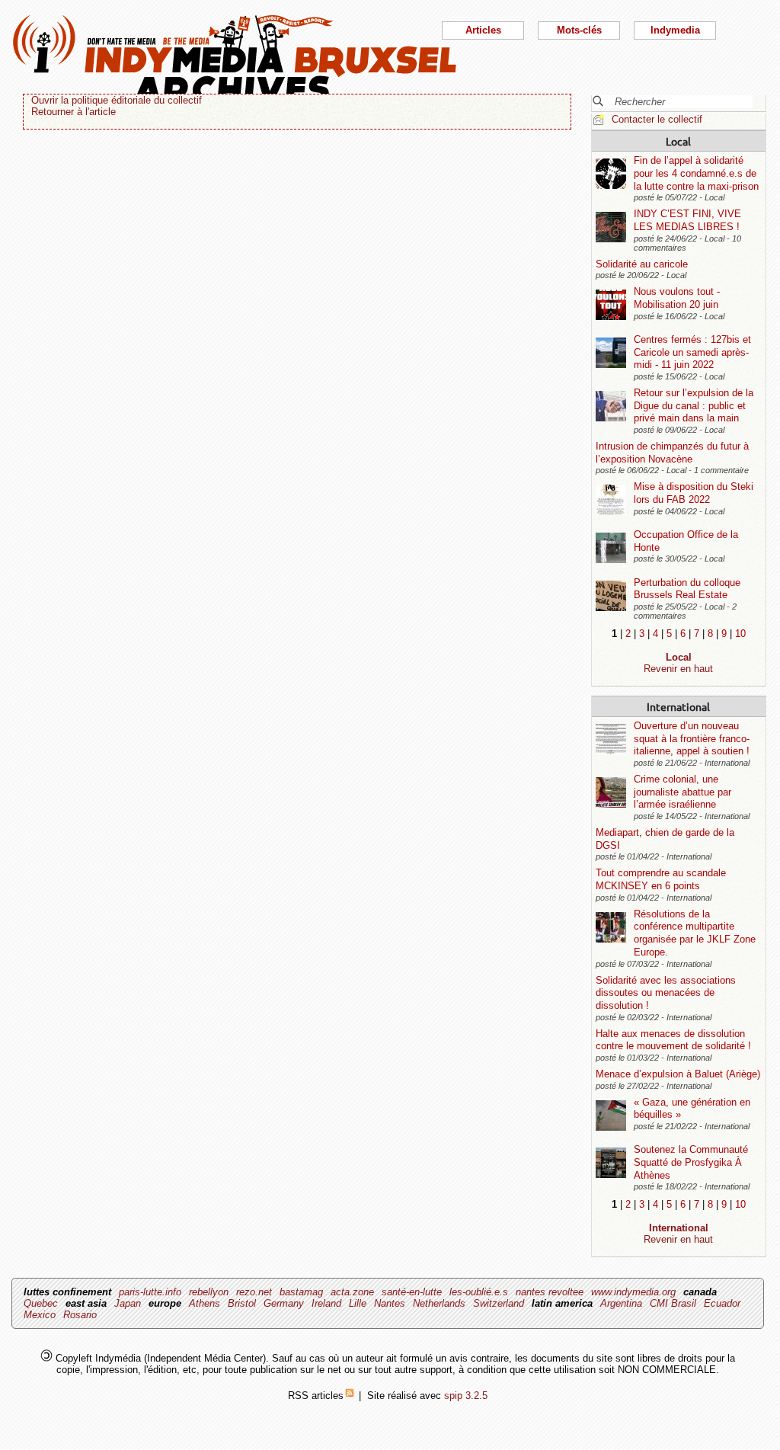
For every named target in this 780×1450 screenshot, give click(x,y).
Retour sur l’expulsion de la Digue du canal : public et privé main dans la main (693, 405)
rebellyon (209, 1292)
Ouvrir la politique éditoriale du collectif (116, 100)
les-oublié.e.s (478, 1292)
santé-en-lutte (412, 1292)
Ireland (326, 1303)
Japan (127, 1303)
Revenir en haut (678, 668)
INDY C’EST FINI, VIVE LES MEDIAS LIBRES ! (687, 220)
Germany (284, 1303)
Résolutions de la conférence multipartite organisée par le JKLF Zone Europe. (695, 933)
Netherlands (439, 1303)
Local (678, 141)
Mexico (40, 1314)
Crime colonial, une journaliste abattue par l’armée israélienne (682, 791)
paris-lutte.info (150, 1292)
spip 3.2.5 (466, 1395)
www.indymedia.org (633, 1292)
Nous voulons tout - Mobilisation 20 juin (677, 298)
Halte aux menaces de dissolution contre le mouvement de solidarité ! (673, 1040)
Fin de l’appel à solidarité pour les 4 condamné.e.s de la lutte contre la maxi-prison (696, 173)
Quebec (41, 1303)
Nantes (389, 1303)
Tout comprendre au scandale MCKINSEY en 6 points (661, 879)
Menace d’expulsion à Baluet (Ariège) (678, 1074)
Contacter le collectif (657, 119)
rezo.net (254, 1292)
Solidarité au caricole (642, 264)
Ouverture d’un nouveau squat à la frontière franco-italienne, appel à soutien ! (692, 738)
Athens (204, 1303)
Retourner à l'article (73, 111)
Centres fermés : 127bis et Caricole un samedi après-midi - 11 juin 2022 (692, 352)
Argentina (621, 1303)
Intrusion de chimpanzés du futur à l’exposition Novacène (672, 452)
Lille (357, 1303)
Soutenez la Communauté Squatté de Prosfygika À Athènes (691, 1162)
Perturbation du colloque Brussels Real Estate (687, 589)
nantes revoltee (549, 1292)
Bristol (242, 1303)
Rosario (80, 1314)
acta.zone (352, 1292)
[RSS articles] (350, 1395)
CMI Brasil (673, 1303)
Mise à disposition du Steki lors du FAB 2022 (693, 493)
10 (740, 633)
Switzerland (498, 1303)
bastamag (301, 1292)
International (678, 706)
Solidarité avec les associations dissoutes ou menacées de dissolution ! (666, 993)
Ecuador (722, 1303)
